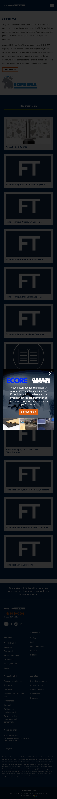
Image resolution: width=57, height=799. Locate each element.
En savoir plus (28, 411)
